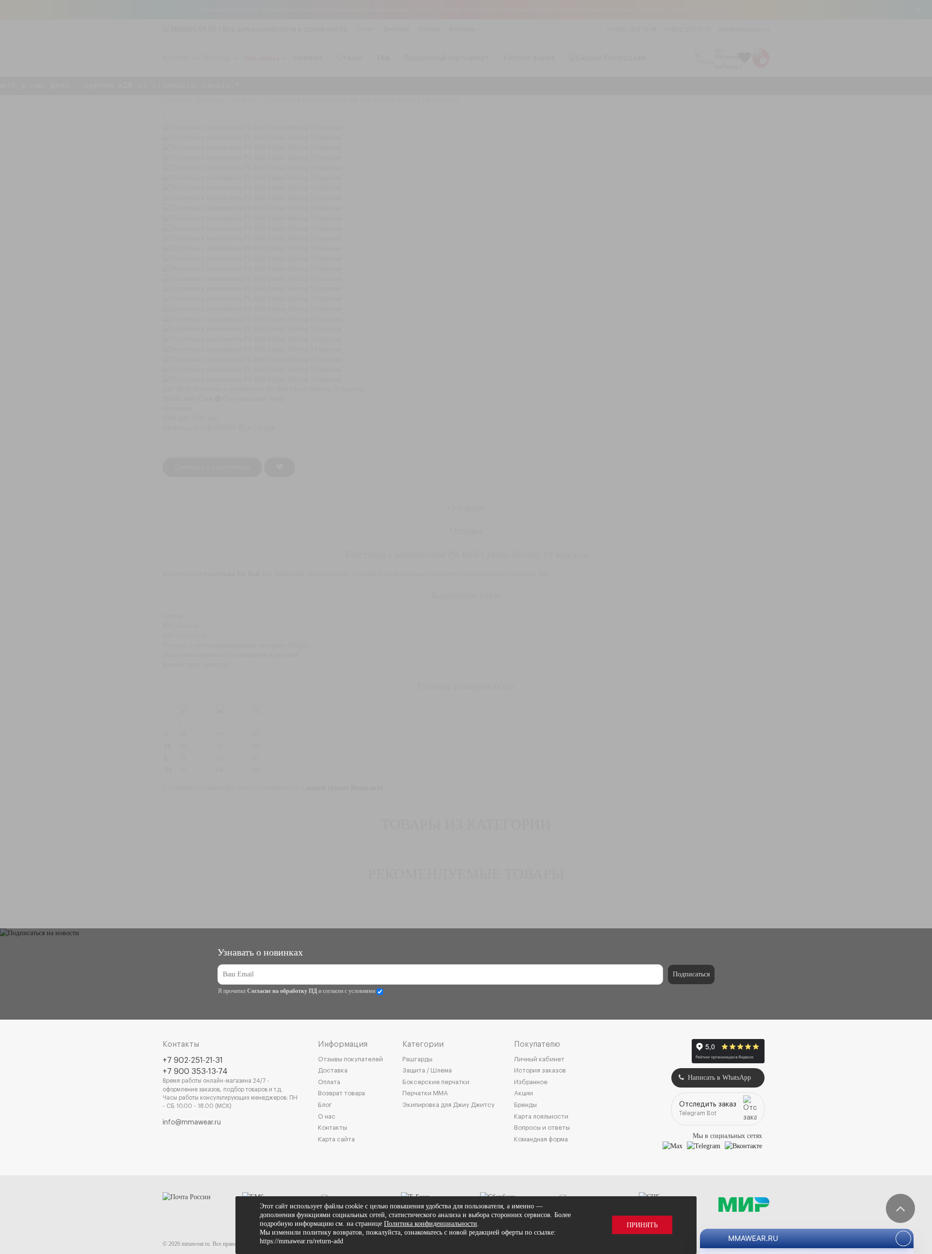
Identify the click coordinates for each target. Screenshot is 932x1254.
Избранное (531, 1082)
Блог (325, 1105)
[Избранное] (744, 58)
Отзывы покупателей (350, 1059)
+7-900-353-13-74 (631, 30)
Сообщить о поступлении (212, 467)
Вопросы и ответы (542, 1127)
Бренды (525, 1105)
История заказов (540, 1070)
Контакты (462, 29)
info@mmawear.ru (743, 30)
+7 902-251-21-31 (687, 30)
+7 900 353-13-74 (195, 1071)
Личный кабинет (539, 1059)
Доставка (396, 29)
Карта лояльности (541, 1116)
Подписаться (691, 974)
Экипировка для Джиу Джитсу (448, 1105)
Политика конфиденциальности (430, 1223)
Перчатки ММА (425, 1093)
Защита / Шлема (427, 1070)
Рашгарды (417, 1059)
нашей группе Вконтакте (344, 788)
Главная (175, 100)
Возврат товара (341, 1093)
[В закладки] (279, 467)
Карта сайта (336, 1139)
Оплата (429, 29)
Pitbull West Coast (188, 398)
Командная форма (541, 1139)
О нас (365, 29)
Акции (523, 1093)
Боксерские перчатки (435, 1082)
